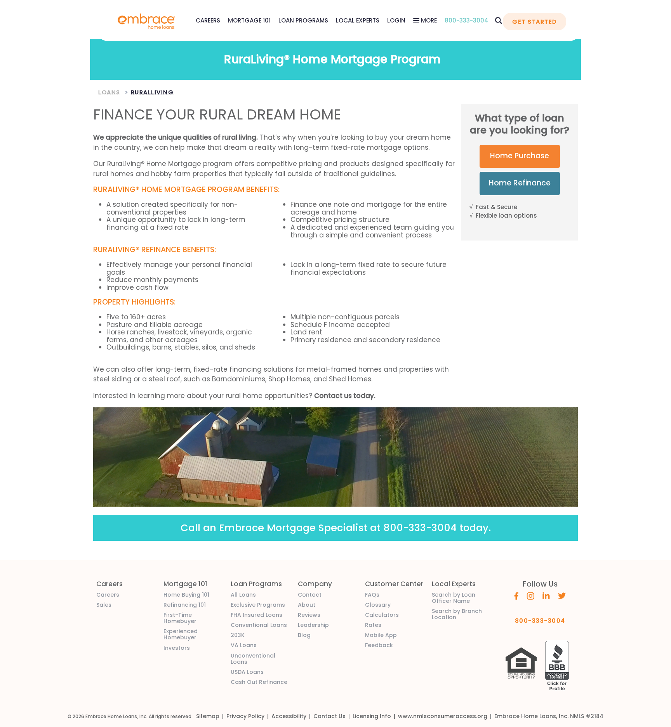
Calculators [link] (382, 615)
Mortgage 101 (249, 20)
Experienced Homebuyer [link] (180, 634)
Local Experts (357, 20)
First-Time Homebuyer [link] (179, 618)
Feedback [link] (379, 645)
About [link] (306, 605)
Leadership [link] (313, 625)
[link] (146, 20)
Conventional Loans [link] (259, 625)
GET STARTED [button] (534, 21)
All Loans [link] (243, 595)
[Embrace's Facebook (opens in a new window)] (516, 595)
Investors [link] (176, 648)
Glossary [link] (378, 605)
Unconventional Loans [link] (253, 659)
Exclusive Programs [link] (258, 605)
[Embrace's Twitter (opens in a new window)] (562, 595)
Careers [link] (107, 595)
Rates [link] (373, 625)
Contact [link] (310, 595)
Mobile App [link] (381, 635)
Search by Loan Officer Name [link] (453, 598)
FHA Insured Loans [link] (256, 615)
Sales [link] (103, 605)
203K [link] (238, 635)
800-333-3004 (466, 20)
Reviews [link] (309, 615)
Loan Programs (303, 20)
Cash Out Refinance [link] (259, 682)
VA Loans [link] (244, 645)
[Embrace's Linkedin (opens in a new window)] (546, 595)
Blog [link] (304, 635)
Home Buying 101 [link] (186, 595)
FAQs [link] (372, 595)
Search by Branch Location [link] (457, 614)
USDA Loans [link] (247, 672)
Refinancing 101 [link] (184, 605)
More (428, 20)
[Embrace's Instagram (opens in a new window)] (530, 595)
